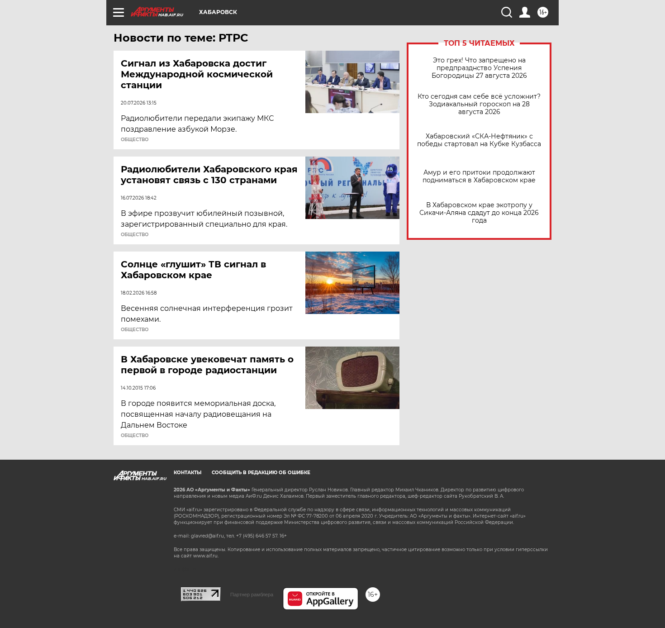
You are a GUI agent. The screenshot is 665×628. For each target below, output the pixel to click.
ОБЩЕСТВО (134, 140)
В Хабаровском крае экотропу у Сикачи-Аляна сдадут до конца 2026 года (479, 212)
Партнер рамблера (251, 594)
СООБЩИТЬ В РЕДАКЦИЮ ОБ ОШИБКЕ (261, 473)
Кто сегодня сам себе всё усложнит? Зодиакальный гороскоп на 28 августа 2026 (479, 104)
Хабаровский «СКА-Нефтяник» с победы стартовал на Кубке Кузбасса (479, 140)
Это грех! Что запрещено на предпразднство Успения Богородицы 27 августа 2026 (479, 68)
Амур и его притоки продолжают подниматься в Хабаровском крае (479, 176)
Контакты (187, 473)
